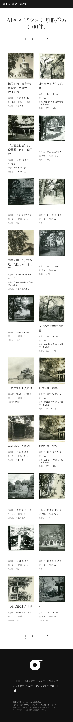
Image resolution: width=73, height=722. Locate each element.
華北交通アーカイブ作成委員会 (27, 702)
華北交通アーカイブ (34, 681)
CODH (16, 681)
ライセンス (26, 709)
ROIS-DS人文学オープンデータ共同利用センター (35, 704)
